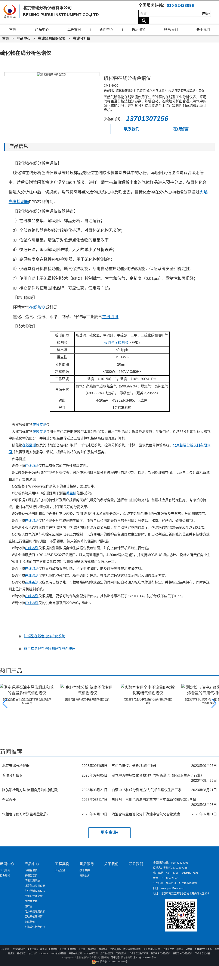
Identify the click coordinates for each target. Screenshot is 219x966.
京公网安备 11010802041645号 (111, 961)
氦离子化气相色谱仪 (160, 953)
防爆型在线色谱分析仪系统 (44, 636)
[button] (5, 703)
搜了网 (43, 949)
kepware (44, 953)
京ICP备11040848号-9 (144, 957)
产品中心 (42, 29)
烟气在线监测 (106, 953)
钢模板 (179, 949)
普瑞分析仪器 (19, 949)
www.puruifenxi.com (172, 888)
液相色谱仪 (31, 875)
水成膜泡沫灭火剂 (151, 949)
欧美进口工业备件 (203, 949)
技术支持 (85, 870)
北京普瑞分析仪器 (57, 949)
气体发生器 (31, 901)
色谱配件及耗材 (34, 896)
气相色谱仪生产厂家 (138, 953)
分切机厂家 (168, 949)
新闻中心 (106, 29)
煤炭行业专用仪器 (35, 885)
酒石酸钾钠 (115, 949)
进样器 (28, 906)
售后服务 (138, 29)
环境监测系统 (32, 880)
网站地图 (115, 957)
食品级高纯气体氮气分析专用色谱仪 (188, 699)
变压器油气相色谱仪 (182, 953)
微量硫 (71, 493)
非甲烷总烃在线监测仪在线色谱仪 (49, 649)
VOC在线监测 (91, 953)
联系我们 (171, 29)
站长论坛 (32, 953)
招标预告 (21, 953)
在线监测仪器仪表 (51, 38)
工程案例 (74, 29)
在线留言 (181, 129)
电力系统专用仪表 (35, 911)
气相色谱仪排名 (202, 953)
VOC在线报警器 (58, 953)
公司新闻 (5, 870)
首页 (12, 29)
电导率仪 (92, 949)
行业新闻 (5, 875)
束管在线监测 (75, 953)
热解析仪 (30, 921)
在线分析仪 (81, 38)
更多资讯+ (109, 832)
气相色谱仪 (31, 870)
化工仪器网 (32, 949)
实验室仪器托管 (34, 916)
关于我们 (203, 29)
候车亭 (189, 949)
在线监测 (37, 307)
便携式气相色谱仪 (35, 927)
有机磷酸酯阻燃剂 (132, 949)
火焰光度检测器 (116, 342)
